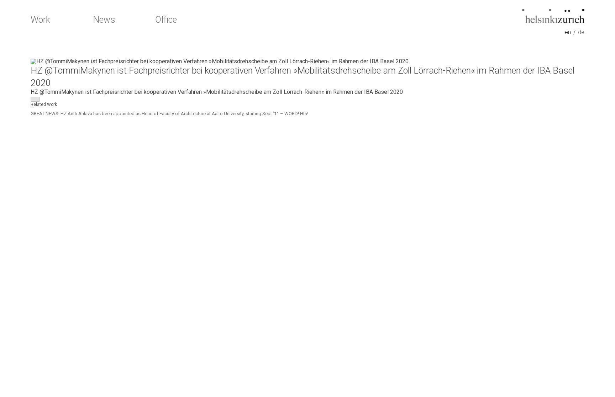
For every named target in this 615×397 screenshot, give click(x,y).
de (581, 32)
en (568, 32)
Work (40, 20)
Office (166, 20)
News (104, 20)
